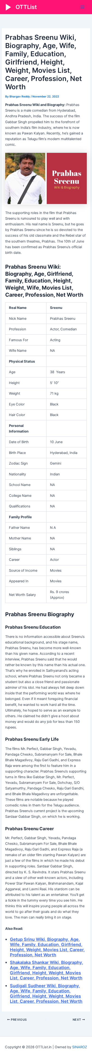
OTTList (26, 7)
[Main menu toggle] (82, 7)
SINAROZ (79, 1047)
